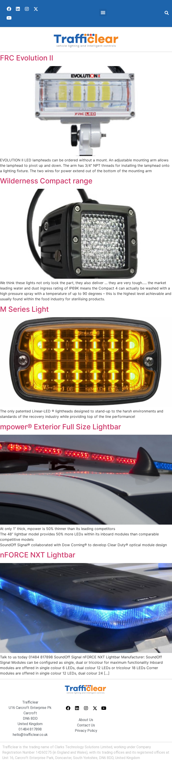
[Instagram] (26, 8)
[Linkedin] (17, 8)
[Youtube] (8, 17)
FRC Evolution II (26, 57)
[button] (103, 12)
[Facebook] (8, 8)
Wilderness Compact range (46, 180)
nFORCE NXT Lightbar (37, 554)
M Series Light (24, 309)
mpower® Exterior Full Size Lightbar (60, 426)
